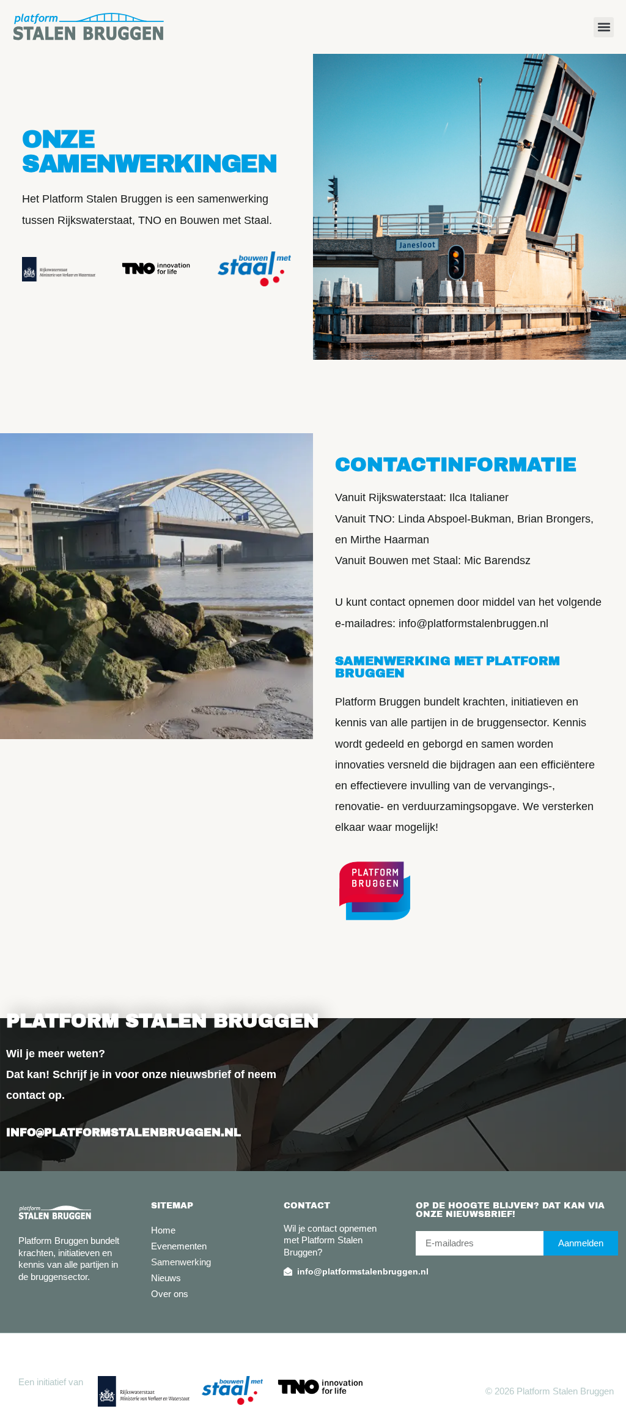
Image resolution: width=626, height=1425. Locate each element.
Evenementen (179, 1246)
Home (163, 1230)
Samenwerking (181, 1262)
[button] (604, 27)
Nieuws (166, 1278)
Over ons (169, 1294)
